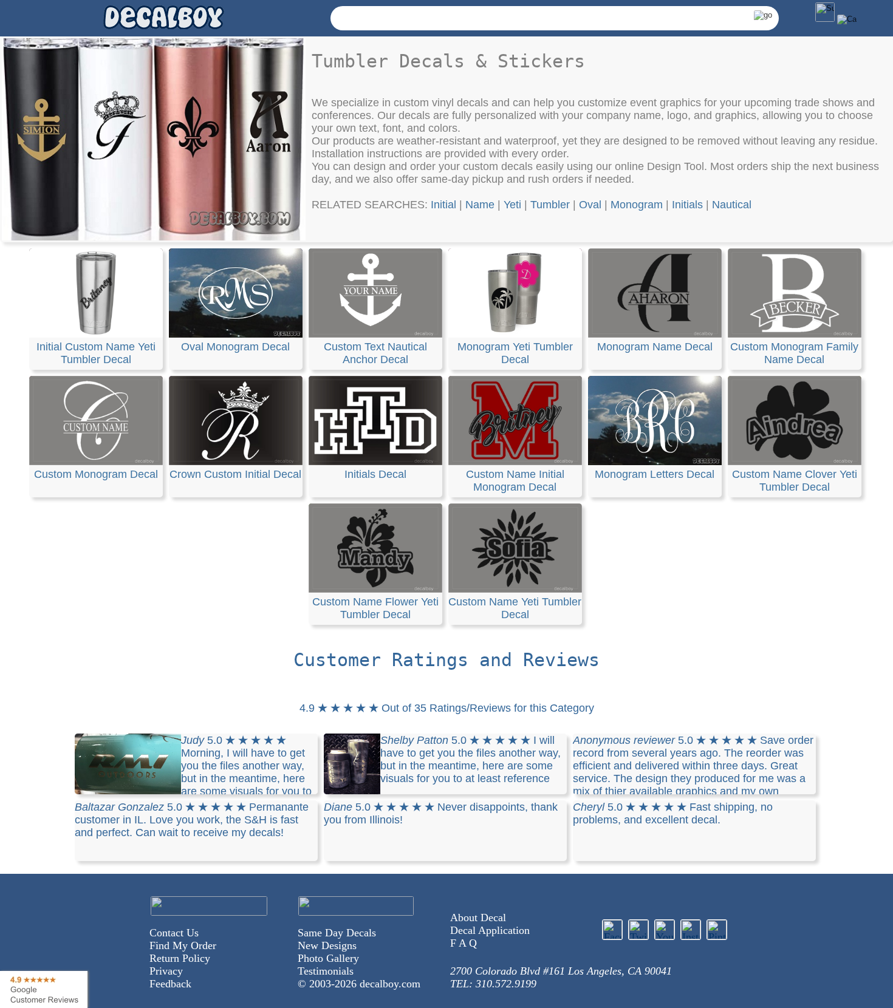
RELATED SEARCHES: (371, 205)
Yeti (512, 205)
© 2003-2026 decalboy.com (359, 984)
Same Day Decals (337, 933)
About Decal (478, 917)
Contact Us (174, 933)
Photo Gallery (328, 958)
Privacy (166, 971)
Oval (590, 205)
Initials (687, 205)
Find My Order (182, 945)
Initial (443, 205)
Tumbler (550, 205)
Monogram (637, 205)
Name (479, 205)
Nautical (731, 205)
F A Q (463, 943)
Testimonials (326, 971)
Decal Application (490, 930)
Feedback (170, 984)
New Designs (327, 945)
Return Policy (179, 958)
